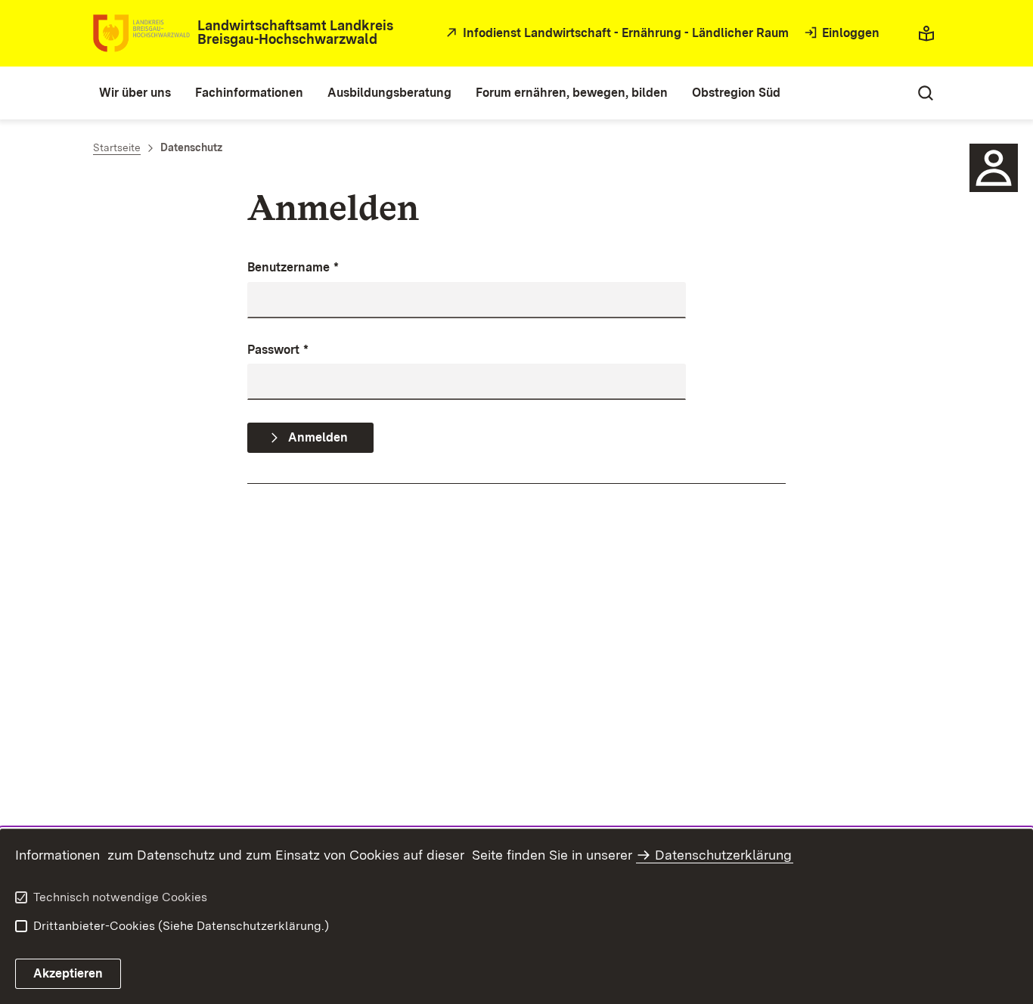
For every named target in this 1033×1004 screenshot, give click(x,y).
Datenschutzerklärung (723, 855)
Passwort (278, 349)
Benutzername (293, 267)
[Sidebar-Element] (993, 168)
